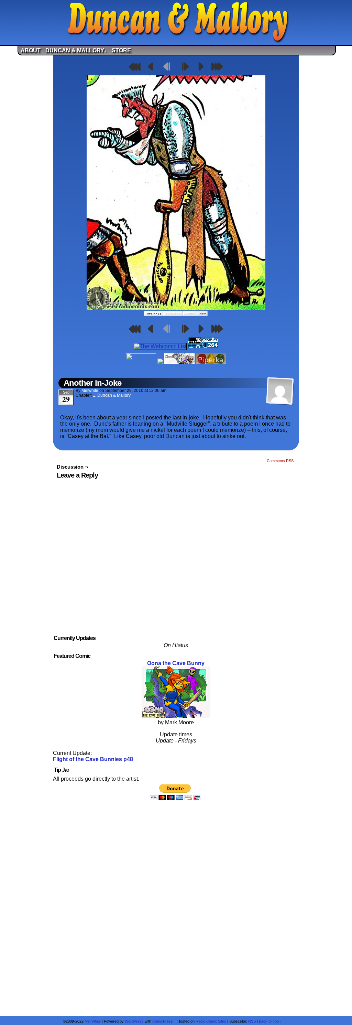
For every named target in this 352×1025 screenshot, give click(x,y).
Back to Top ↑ (270, 1021)
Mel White (93, 1021)
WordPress (134, 1021)
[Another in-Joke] (176, 308)
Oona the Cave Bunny (176, 663)
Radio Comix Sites (211, 1021)
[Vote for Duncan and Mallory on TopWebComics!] (203, 346)
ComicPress (162, 1021)
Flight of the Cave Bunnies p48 (93, 759)
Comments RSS (280, 461)
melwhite (89, 390)
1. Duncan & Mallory (112, 395)
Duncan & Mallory (76, 50)
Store (121, 50)
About (31, 50)
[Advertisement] (176, 908)
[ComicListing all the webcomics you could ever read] (179, 362)
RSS (252, 1021)
